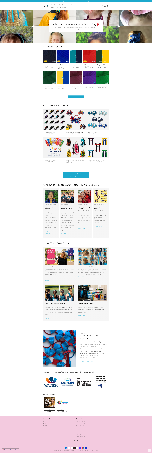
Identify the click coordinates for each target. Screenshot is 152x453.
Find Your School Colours (49, 232)
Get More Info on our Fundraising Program (85, 429)
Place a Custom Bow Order (82, 436)
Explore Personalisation (98, 225)
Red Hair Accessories (88, 64)
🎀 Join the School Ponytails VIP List (10, 449)
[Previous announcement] (43, 1)
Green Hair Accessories (102, 86)
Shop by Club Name (80, 427)
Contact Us (45, 432)
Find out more (81, 315)
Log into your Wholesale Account (83, 434)
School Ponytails (60, 450)
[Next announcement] (108, 1)
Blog (44, 427)
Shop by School (82, 276)
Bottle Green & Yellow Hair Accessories (101, 65)
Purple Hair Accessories (89, 86)
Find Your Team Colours (65, 234)
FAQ (44, 421)
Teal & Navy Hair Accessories (74, 65)
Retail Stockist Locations (49, 425)
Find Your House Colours (82, 229)
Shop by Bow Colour (80, 421)
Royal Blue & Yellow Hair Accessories (63, 87)
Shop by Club (48, 318)
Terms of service (80, 450)
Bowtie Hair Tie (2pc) (92, 132)
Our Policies (46, 423)
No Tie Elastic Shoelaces (50, 132)
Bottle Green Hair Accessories (48, 87)
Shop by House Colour (81, 423)
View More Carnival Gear (76, 176)
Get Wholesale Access (81, 432)
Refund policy (66, 450)
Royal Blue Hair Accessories (61, 65)
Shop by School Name (81, 425)
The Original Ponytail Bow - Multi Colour (96, 160)
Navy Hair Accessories (49, 64)
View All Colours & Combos (76, 96)
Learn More (48, 280)
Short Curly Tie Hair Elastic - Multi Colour (75, 132)
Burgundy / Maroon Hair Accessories (76, 87)
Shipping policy (86, 450)
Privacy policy (73, 450)
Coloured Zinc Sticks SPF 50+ (51, 160)
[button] (54, 4)
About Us (45, 429)
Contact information (94, 450)
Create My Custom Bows (88, 361)
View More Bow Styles (76, 173)
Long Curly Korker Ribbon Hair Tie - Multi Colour (75, 161)
